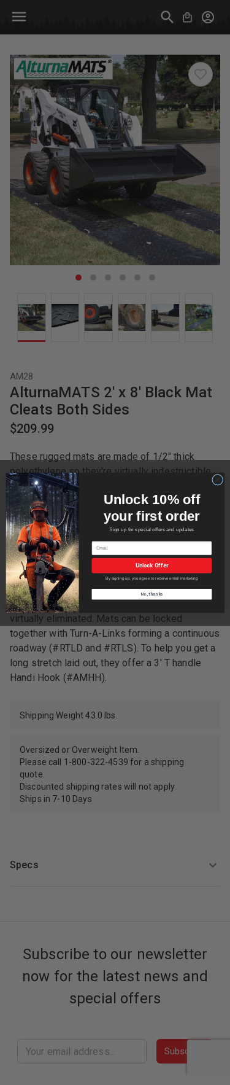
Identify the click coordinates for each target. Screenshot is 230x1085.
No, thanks (151, 594)
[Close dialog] (217, 479)
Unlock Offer (151, 565)
